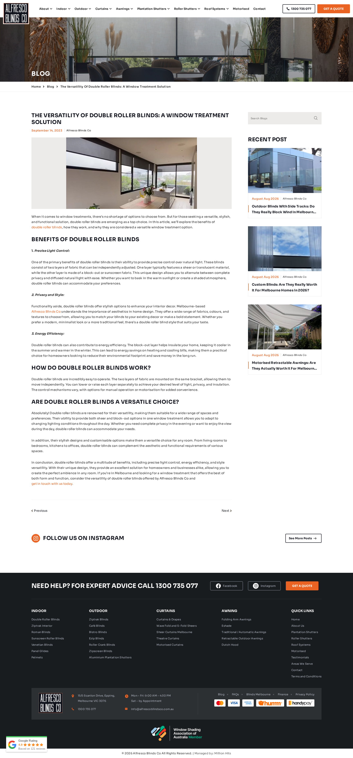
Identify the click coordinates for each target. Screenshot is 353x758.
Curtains (101, 9)
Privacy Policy (305, 694)
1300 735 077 (301, 9)
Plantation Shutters (151, 9)
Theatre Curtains (167, 638)
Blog (50, 86)
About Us (297, 625)
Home (36, 86)
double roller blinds (46, 227)
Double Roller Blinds (45, 619)
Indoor (61, 9)
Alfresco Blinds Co (46, 311)
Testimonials (300, 657)
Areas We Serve (302, 663)
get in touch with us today (51, 484)
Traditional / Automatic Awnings (244, 632)
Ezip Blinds (96, 638)
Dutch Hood (230, 644)
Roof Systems (214, 9)
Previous (41, 511)
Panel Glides (39, 651)
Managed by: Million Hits (212, 753)
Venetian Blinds (42, 644)
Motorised (241, 9)
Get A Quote (334, 9)
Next (225, 511)
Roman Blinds (40, 632)
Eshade (226, 625)
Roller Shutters (185, 9)
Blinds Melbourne (258, 694)
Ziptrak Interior (41, 625)
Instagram (268, 586)
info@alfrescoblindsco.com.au (152, 709)
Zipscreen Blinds (100, 651)
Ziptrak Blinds (98, 619)
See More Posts (300, 538)
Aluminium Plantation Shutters (110, 657)
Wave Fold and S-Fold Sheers (176, 625)
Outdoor (81, 9)
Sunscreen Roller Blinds (47, 638)
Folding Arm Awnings (236, 619)
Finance (283, 694)
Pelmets (37, 657)
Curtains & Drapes (168, 619)
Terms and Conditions (306, 676)
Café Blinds (97, 625)
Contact (259, 9)
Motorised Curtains (169, 644)
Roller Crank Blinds (102, 644)
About (44, 9)
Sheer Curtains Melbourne (174, 632)
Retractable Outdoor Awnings (242, 638)
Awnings (123, 9)
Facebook (230, 586)
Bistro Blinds (98, 632)
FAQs (235, 694)
